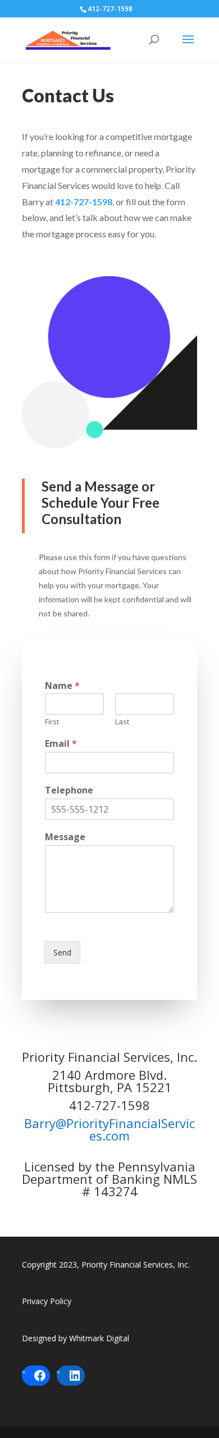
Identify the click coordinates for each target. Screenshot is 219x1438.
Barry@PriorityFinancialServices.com (109, 1129)
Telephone (69, 790)
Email (61, 744)
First (52, 722)
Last (122, 722)
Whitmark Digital (99, 1338)
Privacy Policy (46, 1301)
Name (62, 686)
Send (62, 952)
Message (65, 837)
